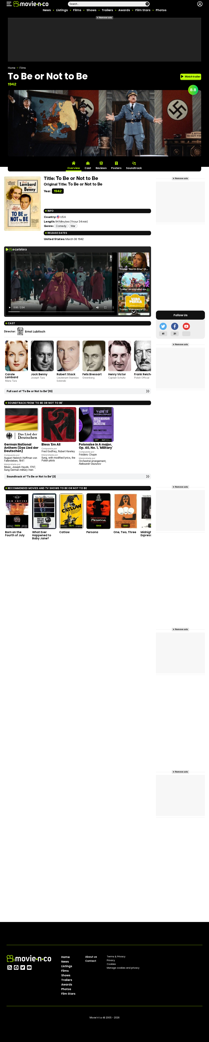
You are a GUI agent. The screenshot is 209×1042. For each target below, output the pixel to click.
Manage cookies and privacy (123, 967)
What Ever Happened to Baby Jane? (41, 535)
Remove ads (105, 17)
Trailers (107, 10)
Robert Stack (66, 374)
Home (11, 67)
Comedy (61, 226)
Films (77, 10)
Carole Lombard (11, 375)
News (47, 10)
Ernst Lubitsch (35, 332)
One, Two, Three (124, 532)
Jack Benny (39, 374)
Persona (92, 532)
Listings (62, 10)
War (73, 226)
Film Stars (142, 10)
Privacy (111, 960)
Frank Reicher (143, 374)
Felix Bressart (92, 374)
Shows (91, 10)
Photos (161, 10)
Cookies (111, 964)
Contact (90, 961)
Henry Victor (117, 374)
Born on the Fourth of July (14, 533)
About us (91, 956)
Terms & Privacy (116, 956)
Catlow (64, 532)
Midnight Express (147, 533)
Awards (124, 10)
